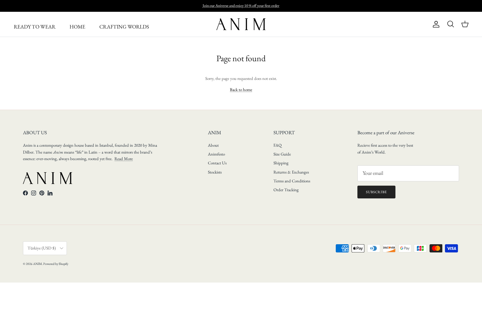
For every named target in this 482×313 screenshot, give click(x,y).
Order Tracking (286, 190)
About (213, 145)
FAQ (277, 145)
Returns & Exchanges (291, 172)
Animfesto (216, 154)
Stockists (215, 172)
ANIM (37, 264)
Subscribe (376, 192)
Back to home (241, 89)
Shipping (281, 163)
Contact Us (217, 163)
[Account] (435, 24)
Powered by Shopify (55, 264)
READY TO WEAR (34, 26)
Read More (123, 158)
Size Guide (282, 154)
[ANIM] (241, 24)
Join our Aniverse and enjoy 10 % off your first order (241, 5)
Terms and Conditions (291, 181)
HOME (77, 26)
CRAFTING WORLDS (124, 26)
